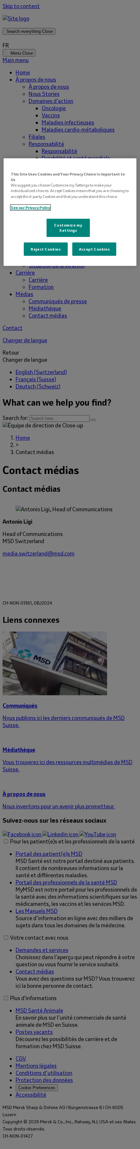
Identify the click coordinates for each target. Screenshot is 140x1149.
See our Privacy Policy (30, 207)
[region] (70, 212)
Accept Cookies (94, 248)
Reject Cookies (46, 248)
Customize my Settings (68, 228)
